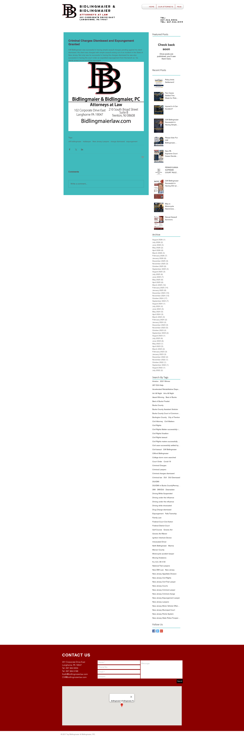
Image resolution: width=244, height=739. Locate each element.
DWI (154, 490)
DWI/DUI (160, 490)
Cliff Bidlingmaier (170, 449)
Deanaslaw (170, 490)
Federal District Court (161, 526)
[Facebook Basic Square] (153, 631)
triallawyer (87, 141)
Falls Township (171, 514)
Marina (171, 546)
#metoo (155, 381)
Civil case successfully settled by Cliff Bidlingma (166, 445)
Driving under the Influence (163, 498)
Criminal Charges (159, 465)
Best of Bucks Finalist (161, 401)
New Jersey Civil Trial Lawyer (164, 582)
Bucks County (157, 405)
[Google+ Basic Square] (161, 631)
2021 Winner (165, 381)
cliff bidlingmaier (74, 141)
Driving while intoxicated (162, 506)
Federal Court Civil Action (162, 522)
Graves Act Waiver (159, 534)
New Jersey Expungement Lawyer (166, 598)
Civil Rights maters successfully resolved (166, 441)
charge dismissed (118, 141)
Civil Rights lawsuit (159, 437)
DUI (165, 477)
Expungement (158, 514)
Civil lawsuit (157, 449)
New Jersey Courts (160, 586)
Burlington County (159, 417)
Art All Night (157, 393)
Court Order (157, 461)
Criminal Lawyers (159, 469)
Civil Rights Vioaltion (160, 433)
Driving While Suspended (162, 493)
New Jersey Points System (163, 614)
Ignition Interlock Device (162, 538)
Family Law (156, 518)
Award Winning (158, 397)
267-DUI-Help (157, 385)
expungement (131, 141)
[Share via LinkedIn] (82, 149)
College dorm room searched (164, 457)
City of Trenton (174, 417)
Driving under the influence (163, 502)
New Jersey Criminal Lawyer (163, 590)
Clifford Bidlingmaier (160, 453)
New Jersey (169, 570)
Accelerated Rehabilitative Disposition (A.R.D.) (166, 389)
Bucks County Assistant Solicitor (165, 409)
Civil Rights (156, 425)
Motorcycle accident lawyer (163, 554)
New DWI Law (158, 570)
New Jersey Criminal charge (163, 594)
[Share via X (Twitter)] (76, 149)
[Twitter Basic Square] (157, 631)
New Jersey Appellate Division (164, 574)
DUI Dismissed (174, 477)
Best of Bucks (171, 397)
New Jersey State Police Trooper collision (166, 618)
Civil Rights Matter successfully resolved (166, 429)
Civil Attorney (157, 421)
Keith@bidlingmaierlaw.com (75, 674)
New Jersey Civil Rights (161, 578)
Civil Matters (169, 421)
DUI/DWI (155, 482)
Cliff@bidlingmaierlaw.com (74, 677)
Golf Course (157, 530)
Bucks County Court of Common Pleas (166, 413)
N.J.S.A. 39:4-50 (158, 562)
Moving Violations (159, 558)
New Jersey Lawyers (101, 141)
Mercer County (158, 550)
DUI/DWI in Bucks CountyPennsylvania (166, 485)
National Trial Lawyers (161, 566)
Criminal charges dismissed (163, 473)
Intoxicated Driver (159, 542)
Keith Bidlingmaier (159, 546)
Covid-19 (167, 461)
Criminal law (157, 477)
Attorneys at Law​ (94, 14)
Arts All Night (168, 393)
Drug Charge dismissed (161, 510)
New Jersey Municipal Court (163, 610)
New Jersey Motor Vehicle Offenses (166, 606)
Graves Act (168, 530)
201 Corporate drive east (97, 17)
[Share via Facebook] (69, 149)
